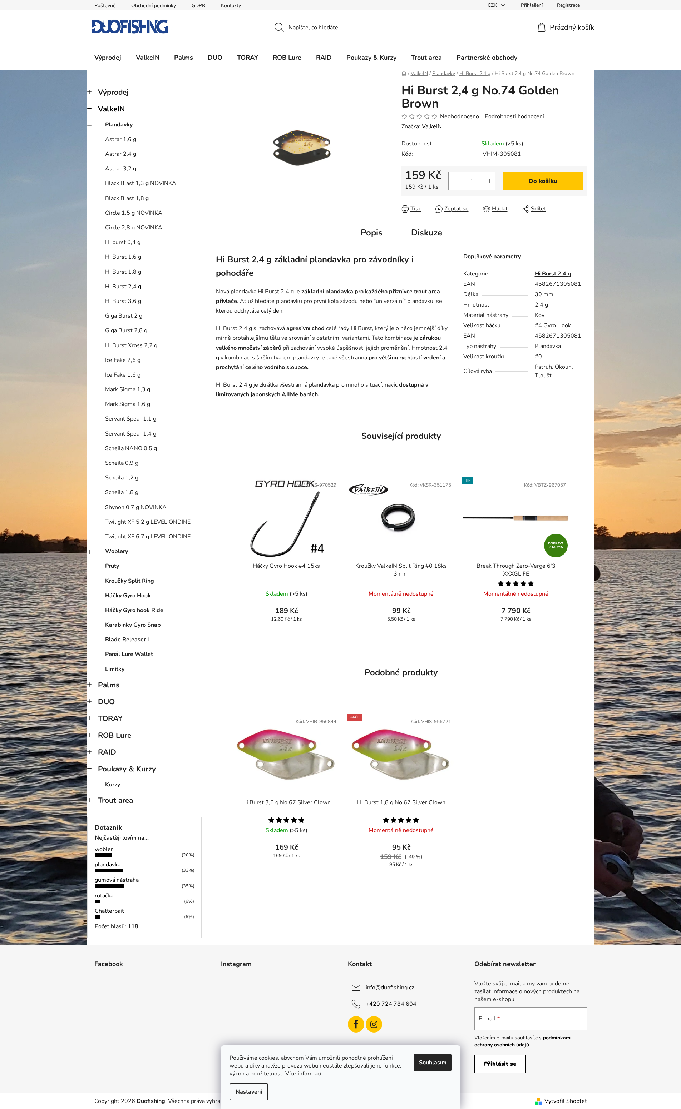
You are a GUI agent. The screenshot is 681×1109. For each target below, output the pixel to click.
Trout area (115, 800)
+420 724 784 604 (391, 1004)
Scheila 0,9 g (121, 463)
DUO (106, 702)
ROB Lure (114, 735)
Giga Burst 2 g (123, 316)
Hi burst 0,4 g (122, 242)
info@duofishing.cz (390, 987)
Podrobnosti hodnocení (514, 116)
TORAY (110, 718)
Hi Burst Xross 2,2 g (131, 345)
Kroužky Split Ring (129, 581)
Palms (108, 685)
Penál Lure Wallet (129, 654)
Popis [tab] (372, 232)
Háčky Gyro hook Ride (134, 610)
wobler (104, 849)
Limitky (114, 669)
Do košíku (543, 181)
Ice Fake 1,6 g (122, 375)
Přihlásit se (500, 1064)
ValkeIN (111, 109)
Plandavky (119, 125)
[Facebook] (356, 1024)
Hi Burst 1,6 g (123, 257)
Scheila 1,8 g (121, 492)
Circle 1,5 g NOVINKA (133, 213)
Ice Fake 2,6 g (122, 360)
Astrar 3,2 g (120, 169)
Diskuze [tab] (426, 232)
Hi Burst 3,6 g (123, 301)
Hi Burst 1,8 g (123, 272)
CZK (493, 5)
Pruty (112, 566)
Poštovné (104, 5)
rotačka (104, 896)
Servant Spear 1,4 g (130, 434)
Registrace (568, 5)
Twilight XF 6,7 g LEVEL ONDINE (148, 537)
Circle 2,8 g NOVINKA (133, 228)
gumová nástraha (117, 880)
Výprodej (113, 92)
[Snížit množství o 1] (454, 181)
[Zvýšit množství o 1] (489, 181)
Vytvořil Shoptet (565, 1101)
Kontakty (231, 5)
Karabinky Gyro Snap (133, 625)
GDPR (198, 5)
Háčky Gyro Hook (128, 596)
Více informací (303, 1074)
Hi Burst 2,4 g (123, 286)
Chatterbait (109, 911)
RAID (107, 752)
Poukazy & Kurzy (127, 769)
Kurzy (112, 785)
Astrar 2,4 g (120, 154)
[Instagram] (374, 1024)
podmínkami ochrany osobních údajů (523, 1041)
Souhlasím (432, 1062)
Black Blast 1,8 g (127, 198)
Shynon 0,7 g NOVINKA (136, 507)
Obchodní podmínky (153, 5)
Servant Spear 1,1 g (130, 419)
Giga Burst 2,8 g (126, 330)
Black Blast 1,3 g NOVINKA (140, 183)
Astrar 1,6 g (120, 139)
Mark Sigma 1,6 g (127, 404)
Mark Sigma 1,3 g (127, 389)
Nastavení (249, 1092)
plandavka (107, 865)
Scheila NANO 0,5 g (131, 448)
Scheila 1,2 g (121, 478)
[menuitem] (107, 57)
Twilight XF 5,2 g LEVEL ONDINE (148, 522)
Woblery (116, 551)
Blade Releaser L (127, 639)
